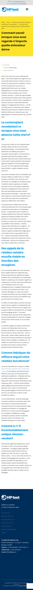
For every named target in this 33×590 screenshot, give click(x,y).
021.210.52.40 (14, 3)
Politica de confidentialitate (8, 529)
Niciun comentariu (9, 70)
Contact (3, 532)
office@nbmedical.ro (19, 1)
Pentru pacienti (5, 513)
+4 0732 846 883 (12, 547)
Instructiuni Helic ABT (7, 522)
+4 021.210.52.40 (15, 550)
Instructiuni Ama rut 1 (7, 516)
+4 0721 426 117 (23, 547)
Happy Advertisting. (24, 586)
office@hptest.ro (11, 552)
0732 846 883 (22, 3)
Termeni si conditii (6, 526)
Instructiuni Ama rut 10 (7, 519)
